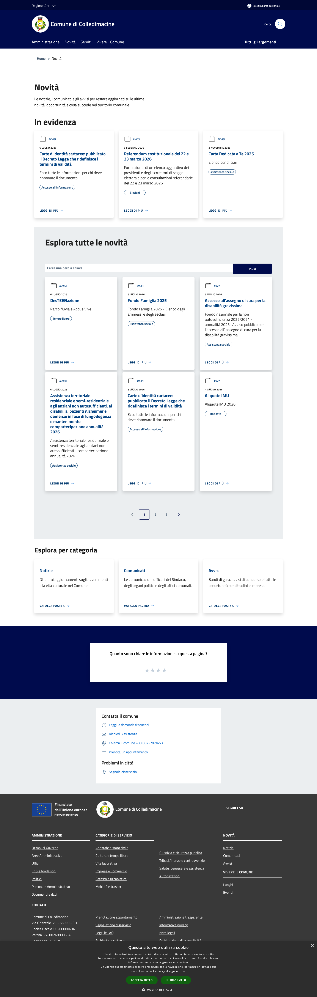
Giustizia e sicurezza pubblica (180, 852)
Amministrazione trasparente (180, 917)
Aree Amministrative (47, 855)
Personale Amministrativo (51, 886)
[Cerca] (280, 24)
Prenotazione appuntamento (116, 917)
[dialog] (158, 969)
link (183, 971)
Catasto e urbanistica (111, 878)
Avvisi (52, 139)
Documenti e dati (44, 894)
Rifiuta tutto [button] (176, 980)
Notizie (228, 847)
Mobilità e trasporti (110, 886)
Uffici (35, 863)
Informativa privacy (173, 925)
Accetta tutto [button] (142, 980)
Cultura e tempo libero (112, 855)
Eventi (228, 892)
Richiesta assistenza (110, 940)
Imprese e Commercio (111, 871)
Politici (37, 878)
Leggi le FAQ (105, 932)
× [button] (312, 945)
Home (41, 58)
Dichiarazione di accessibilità (180, 940)
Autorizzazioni (169, 876)
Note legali (167, 932)
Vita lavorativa (106, 863)
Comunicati (231, 855)
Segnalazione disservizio (113, 925)
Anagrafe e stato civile (112, 847)
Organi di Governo (45, 847)
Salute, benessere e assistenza (181, 868)
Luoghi (228, 884)
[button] (158, 990)
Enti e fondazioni (44, 871)
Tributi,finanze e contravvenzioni (183, 860)
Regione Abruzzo (44, 5)
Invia (252, 268)
